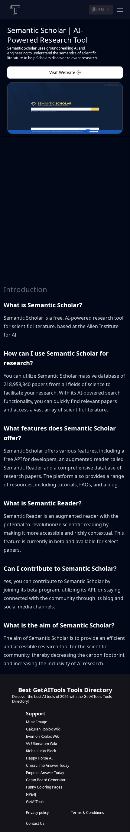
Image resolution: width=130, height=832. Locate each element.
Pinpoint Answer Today (45, 772)
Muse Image (36, 722)
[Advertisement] (65, 214)
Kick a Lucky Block (41, 751)
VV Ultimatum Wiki (41, 743)
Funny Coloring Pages (44, 787)
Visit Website (62, 72)
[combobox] (101, 10)
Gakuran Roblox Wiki (43, 729)
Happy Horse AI (39, 758)
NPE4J (31, 794)
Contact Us (35, 823)
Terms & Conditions (87, 812)
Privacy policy (37, 812)
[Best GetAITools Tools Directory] (15, 9)
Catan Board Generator (46, 780)
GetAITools (35, 801)
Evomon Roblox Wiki (43, 736)
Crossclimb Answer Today (47, 765)
